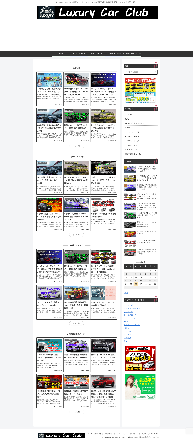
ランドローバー (130, 318)
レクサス (127, 338)
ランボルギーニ (130, 305)
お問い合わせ (98, 434)
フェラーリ (128, 312)
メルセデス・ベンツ (132, 325)
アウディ (127, 335)
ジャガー (127, 341)
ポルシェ (127, 328)
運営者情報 (108, 434)
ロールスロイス (130, 315)
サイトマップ (141, 434)
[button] (155, 72)
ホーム (90, 434)
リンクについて (153, 434)
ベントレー (128, 331)
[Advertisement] (96, 36)
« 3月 (126, 293)
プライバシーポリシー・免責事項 (124, 434)
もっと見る (77, 146)
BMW (126, 322)
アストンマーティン (132, 308)
